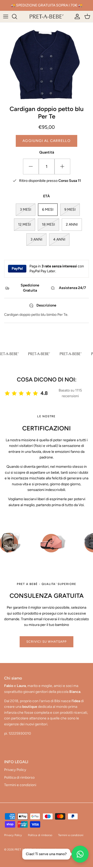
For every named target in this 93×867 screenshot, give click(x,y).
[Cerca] (17, 16)
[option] (46, 62)
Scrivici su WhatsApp (46, 641)
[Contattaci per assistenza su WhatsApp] (80, 854)
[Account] (76, 16)
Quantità (46, 152)
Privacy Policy (15, 770)
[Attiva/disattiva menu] (5, 16)
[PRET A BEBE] (46, 16)
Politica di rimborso (19, 777)
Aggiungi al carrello (46, 141)
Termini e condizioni (20, 785)
